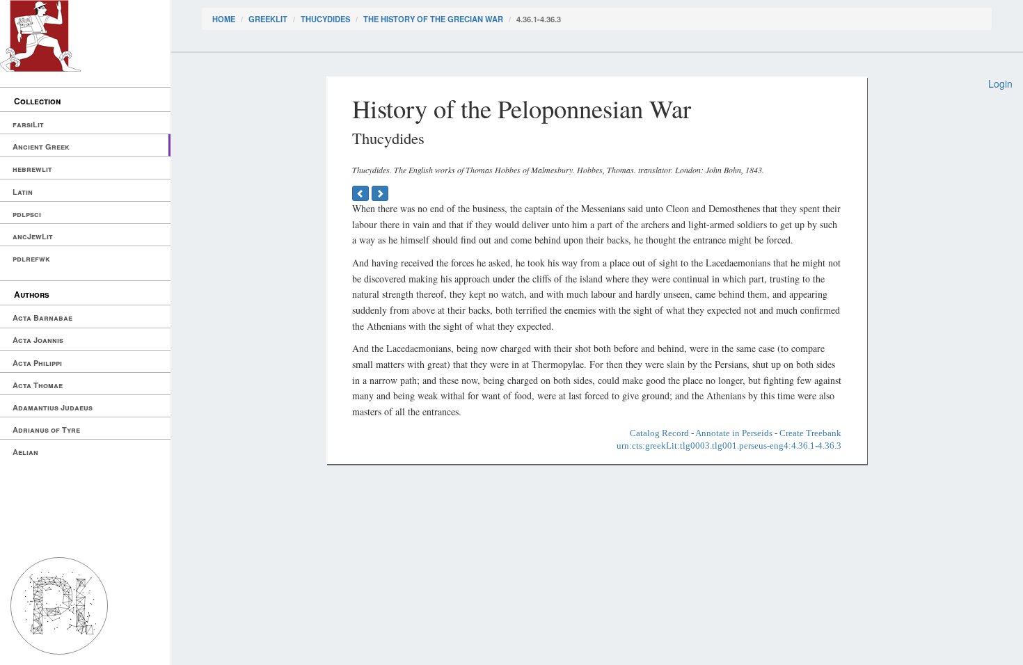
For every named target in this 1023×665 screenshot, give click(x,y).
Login (1000, 83)
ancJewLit (33, 236)
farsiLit (28, 124)
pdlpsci (27, 214)
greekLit (267, 18)
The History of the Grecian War (433, 18)
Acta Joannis (38, 340)
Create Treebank (810, 433)
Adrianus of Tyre (46, 429)
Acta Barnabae (42, 317)
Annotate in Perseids (733, 433)
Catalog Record (659, 433)
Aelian (25, 452)
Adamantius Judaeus (53, 407)
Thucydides (325, 18)
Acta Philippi (37, 363)
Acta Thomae (38, 385)
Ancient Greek (41, 146)
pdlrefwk (31, 258)
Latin (23, 191)
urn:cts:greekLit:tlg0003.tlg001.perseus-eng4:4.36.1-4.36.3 (729, 445)
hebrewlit (32, 168)
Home (223, 18)
